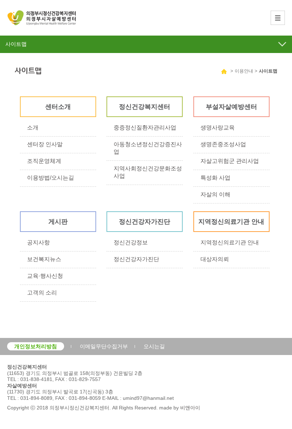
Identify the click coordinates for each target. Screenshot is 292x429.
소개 (32, 128)
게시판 (58, 221)
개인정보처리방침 (35, 346)
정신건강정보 (131, 242)
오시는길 (154, 346)
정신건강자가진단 (144, 221)
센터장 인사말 (45, 144)
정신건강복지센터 (144, 106)
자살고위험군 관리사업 (229, 161)
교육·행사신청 (45, 276)
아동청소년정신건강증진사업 (148, 148)
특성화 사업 (215, 178)
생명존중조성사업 (223, 144)
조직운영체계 (44, 161)
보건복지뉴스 (44, 259)
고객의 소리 (42, 293)
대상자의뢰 (214, 259)
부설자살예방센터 (231, 106)
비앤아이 (190, 408)
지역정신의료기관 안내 (231, 221)
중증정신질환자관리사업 (145, 128)
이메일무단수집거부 (104, 346)
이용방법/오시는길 (50, 178)
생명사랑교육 (217, 128)
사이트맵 (268, 71)
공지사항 (38, 242)
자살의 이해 (215, 194)
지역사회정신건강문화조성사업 (148, 172)
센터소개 (58, 106)
